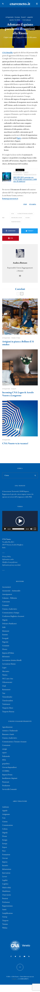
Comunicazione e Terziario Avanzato (14, 742)
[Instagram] (20, 956)
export (4, 752)
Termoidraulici (7, 697)
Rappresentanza (30, 174)
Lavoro (4, 876)
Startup (4, 917)
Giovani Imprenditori (9, 767)
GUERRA (5, 771)
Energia (4, 840)
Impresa (4, 862)
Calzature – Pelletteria (9, 598)
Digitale (5, 620)
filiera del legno (17, 217)
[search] (35, 475)
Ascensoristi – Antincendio (11, 591)
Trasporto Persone (8, 711)
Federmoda (6, 756)
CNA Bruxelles (7, 52)
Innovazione (18, 174)
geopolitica (6, 763)
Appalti (4, 810)
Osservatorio (6, 895)
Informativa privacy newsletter (11, 565)
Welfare (4, 928)
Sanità (4, 909)
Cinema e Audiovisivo (9, 609)
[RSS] (29, 956)
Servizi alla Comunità (9, 789)
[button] (20, 521)
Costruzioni (6, 745)
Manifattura (6, 891)
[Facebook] (11, 956)
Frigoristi (5, 642)
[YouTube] (24, 956)
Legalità (30, 17)
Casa (3, 818)
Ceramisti (5, 605)
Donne (4, 836)
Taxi (3, 693)
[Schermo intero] (35, 529)
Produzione (6, 785)
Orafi (4, 686)
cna (13, 213)
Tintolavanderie (7, 700)
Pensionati (5, 782)
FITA (4, 760)
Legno (4, 667)
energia (4, 749)
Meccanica (5, 671)
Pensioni (5, 898)
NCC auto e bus (7, 679)
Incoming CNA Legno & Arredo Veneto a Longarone (18, 394)
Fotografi (5, 638)
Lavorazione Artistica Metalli (11, 660)
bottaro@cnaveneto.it (10, 198)
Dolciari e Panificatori (9, 623)
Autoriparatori (7, 594)
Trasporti (5, 920)
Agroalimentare (7, 727)
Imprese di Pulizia (8, 653)
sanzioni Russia (16, 221)
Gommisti (5, 646)
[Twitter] (15, 956)
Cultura (4, 829)
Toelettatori (6, 704)
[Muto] (31, 529)
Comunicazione (7, 825)
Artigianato (10, 17)
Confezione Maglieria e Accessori (13, 616)
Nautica (4, 675)
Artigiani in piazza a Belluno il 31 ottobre (18, 343)
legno (19, 138)
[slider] (18, 528)
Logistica (5, 884)
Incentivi (5, 865)
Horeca (4, 649)
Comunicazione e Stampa (10, 613)
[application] (20, 521)
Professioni (6, 902)
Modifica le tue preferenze (9, 562)
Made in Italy (15, 338)
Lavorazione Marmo (9, 664)
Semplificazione (7, 913)
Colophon (14, 979)
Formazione (6, 854)
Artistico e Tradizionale (10, 731)
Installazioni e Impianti (9, 778)
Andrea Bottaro (20, 262)
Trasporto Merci (7, 708)
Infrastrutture (6, 869)
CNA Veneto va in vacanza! (15, 443)
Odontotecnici (7, 682)
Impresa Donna (7, 775)
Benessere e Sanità (8, 734)
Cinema (4, 821)
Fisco (4, 851)
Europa (17, 17)
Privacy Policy (6, 556)
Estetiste (5, 634)
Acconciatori (6, 587)
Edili (3, 627)
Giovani (5, 858)
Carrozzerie (6, 602)
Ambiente (5, 807)
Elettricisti (5, 631)
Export (23, 17)
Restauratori (6, 689)
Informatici (6, 656)
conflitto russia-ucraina (25, 213)
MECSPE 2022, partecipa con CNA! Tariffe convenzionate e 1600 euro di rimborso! (25, 179)
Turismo (5, 924)
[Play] (5, 529)
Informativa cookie (8, 559)
